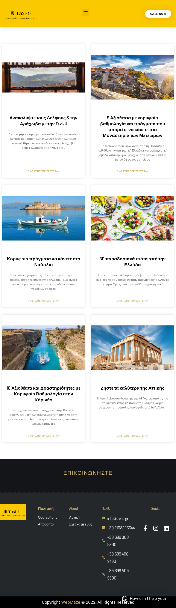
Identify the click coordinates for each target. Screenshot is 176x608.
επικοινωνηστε (88, 472)
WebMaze (70, 602)
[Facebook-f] (145, 528)
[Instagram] (156, 528)
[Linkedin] (166, 528)
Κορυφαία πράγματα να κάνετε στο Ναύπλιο (43, 261)
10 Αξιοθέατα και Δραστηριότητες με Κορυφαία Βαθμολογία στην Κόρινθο (43, 393)
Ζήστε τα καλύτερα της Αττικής (132, 388)
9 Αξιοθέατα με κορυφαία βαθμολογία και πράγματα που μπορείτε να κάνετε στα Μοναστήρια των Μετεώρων (132, 126)
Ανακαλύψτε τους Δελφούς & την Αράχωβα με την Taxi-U (43, 120)
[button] (85, 12)
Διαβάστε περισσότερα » (43, 171)
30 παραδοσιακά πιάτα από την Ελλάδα (133, 261)
